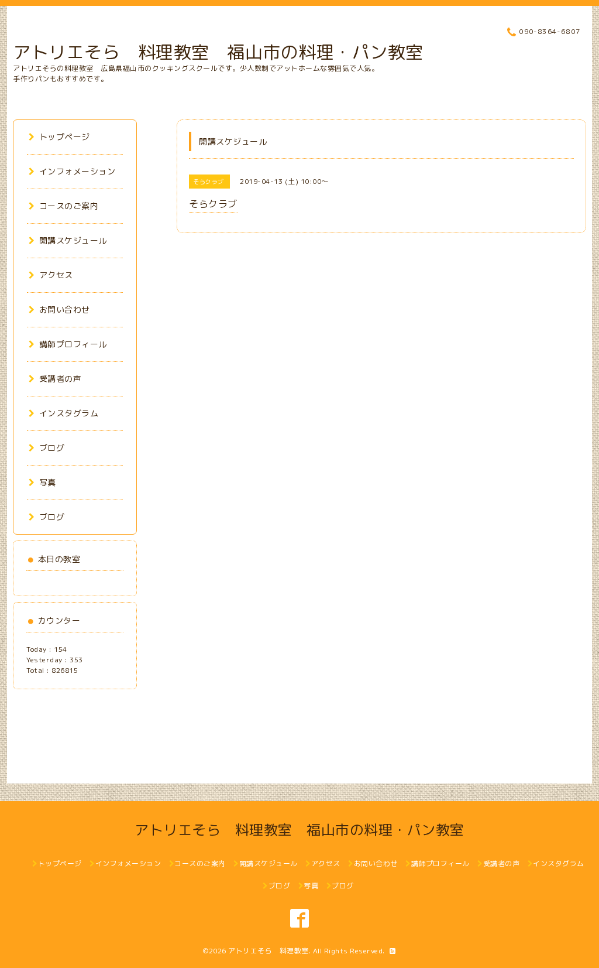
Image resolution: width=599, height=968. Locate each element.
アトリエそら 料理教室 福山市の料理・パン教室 (218, 52)
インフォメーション (77, 171)
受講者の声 (60, 378)
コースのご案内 (68, 205)
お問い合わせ (64, 309)
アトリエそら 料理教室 (268, 951)
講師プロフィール (73, 344)
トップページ (64, 136)
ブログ (51, 447)
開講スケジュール (73, 240)
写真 (47, 482)
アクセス (56, 275)
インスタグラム (68, 413)
